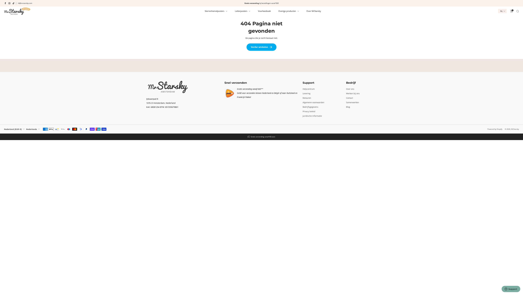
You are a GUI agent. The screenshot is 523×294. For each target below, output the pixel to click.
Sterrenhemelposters (214, 11)
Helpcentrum (309, 89)
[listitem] (261, 3)
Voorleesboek (264, 11)
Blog (348, 107)
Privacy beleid (309, 111)
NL (501, 11)
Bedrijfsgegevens (310, 107)
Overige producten (287, 11)
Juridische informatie (312, 116)
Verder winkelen (259, 47)
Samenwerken (352, 102)
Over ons (350, 89)
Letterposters (241, 11)
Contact (349, 98)
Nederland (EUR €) (13, 129)
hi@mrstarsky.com (25, 3)
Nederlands (31, 129)
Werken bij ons (353, 93)
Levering (306, 93)
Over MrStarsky (313, 11)
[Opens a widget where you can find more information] (510, 289)
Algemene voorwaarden (313, 102)
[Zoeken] (517, 11)
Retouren (307, 98)
